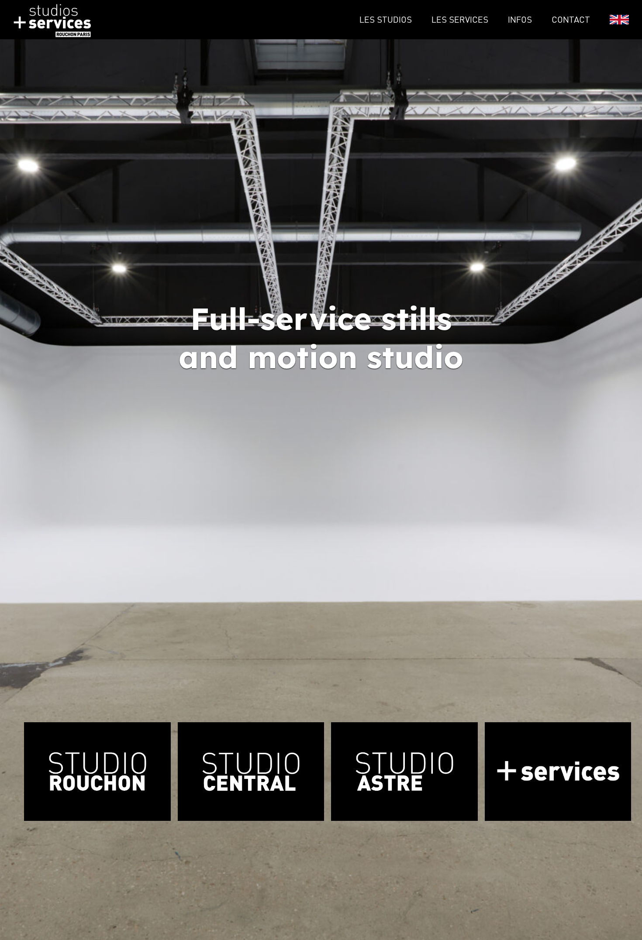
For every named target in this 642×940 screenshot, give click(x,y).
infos (520, 19)
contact (571, 19)
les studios (385, 19)
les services (459, 19)
